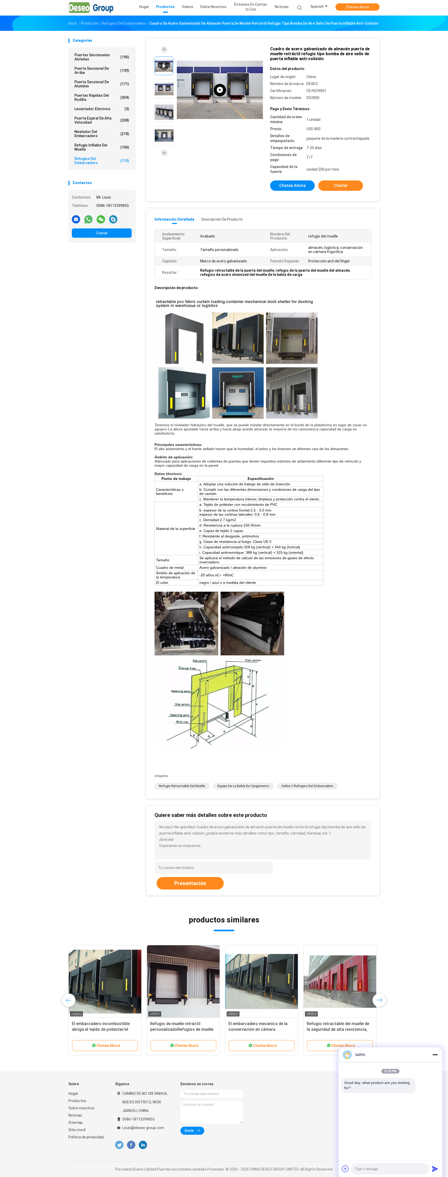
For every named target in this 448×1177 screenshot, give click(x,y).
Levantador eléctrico (101, 109)
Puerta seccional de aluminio (101, 84)
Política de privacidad (86, 1137)
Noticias (75, 1115)
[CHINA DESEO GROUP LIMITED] (91, 8)
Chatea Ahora (357, 7)
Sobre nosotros (81, 1108)
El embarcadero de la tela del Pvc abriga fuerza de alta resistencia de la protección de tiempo (259, 1029)
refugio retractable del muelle (182, 786)
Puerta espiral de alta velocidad (101, 120)
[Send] (435, 1168)
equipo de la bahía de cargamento (243, 786)
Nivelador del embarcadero (101, 134)
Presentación (190, 883)
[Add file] (345, 1168)
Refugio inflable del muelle (101, 147)
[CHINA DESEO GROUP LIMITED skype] (113, 219)
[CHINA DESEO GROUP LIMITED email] (76, 219)
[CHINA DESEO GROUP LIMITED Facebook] (131, 1145)
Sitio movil (77, 1130)
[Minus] (435, 1055)
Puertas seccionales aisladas (101, 57)
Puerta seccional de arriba (101, 70)
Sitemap (75, 1122)
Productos (77, 1101)
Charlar (102, 233)
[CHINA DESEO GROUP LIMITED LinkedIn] (143, 1145)
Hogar (73, 1093)
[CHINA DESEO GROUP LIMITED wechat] (101, 219)
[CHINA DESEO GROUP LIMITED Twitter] (119, 1145)
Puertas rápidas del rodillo (101, 97)
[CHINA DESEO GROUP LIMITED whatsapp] (88, 219)
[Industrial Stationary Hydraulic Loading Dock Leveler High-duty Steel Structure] (219, 90)
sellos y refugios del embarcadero (307, 786)
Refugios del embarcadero (101, 161)
